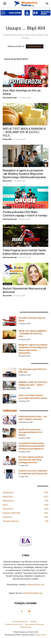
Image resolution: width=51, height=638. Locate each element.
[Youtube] (29, 611)
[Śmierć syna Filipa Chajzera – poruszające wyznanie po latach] (9, 398)
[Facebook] (22, 611)
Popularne (7, 86)
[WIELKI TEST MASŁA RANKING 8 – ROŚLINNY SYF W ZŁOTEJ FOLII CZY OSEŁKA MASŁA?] (25, 114)
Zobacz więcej (40, 635)
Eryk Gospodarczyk (10, 97)
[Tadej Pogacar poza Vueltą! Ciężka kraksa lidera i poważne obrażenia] (25, 236)
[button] (4, 3)
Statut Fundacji (25, 627)
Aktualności (7, 166)
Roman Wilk (7, 139)
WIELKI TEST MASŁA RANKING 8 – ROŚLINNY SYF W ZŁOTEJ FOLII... (24, 132)
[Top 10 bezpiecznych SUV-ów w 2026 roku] (9, 372)
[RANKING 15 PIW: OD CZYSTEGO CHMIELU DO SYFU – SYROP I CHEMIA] (9, 385)
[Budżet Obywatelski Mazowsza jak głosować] (25, 274)
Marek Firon (7, 181)
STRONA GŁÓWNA (34, 46)
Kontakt (33, 621)
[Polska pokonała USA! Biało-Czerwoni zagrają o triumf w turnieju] (25, 197)
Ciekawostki (8, 124)
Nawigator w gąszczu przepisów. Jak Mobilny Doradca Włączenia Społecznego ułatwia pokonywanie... (25, 174)
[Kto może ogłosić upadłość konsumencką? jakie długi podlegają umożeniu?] (9, 460)
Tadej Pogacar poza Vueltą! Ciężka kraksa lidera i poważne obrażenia (24, 252)
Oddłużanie (10, 410)
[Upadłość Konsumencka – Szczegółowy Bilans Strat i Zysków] (9, 433)
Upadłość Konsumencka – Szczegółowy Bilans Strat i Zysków (30, 432)
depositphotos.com (35, 584)
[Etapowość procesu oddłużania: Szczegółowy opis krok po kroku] (9, 474)
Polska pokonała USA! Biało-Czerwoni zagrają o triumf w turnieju (25, 213)
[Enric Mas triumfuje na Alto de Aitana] (25, 76)
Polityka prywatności (20, 621)
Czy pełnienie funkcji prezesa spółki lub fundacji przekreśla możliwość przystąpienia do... (31, 446)
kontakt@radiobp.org (32, 593)
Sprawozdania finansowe (34, 624)
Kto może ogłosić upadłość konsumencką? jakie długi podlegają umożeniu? (30, 460)
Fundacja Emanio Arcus (14, 624)
